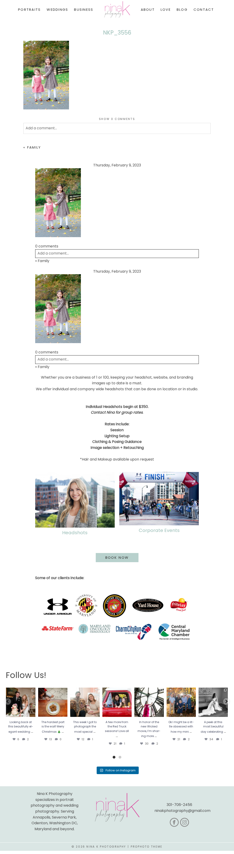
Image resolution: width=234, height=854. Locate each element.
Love (166, 9)
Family (34, 147)
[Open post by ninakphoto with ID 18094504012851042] (181, 702)
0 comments (117, 119)
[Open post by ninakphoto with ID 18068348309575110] (213, 702)
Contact (204, 9)
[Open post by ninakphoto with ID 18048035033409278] (117, 702)
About (148, 9)
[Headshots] (75, 500)
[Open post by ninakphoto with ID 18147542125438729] (149, 702)
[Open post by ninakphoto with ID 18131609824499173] (84, 702)
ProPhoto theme (146, 847)
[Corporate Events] (159, 498)
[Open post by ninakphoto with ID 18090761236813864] (20, 702)
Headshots (75, 532)
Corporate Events (159, 530)
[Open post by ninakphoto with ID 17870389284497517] (52, 702)
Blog (182, 9)
